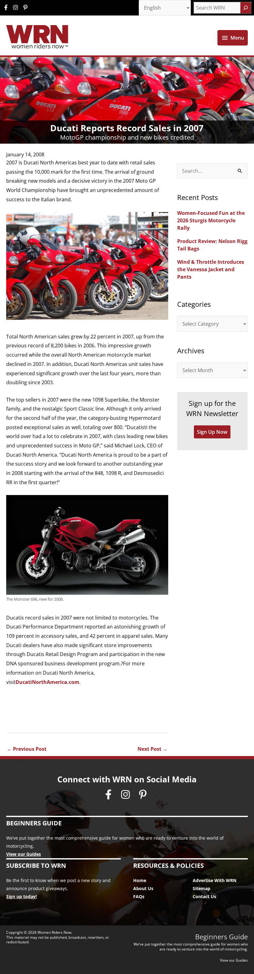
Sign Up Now (212, 431)
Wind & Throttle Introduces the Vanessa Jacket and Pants (210, 269)
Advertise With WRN (214, 880)
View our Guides (23, 854)
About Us (143, 888)
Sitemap (201, 888)
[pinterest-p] (26, 7)
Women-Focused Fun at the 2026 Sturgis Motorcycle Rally (211, 220)
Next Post (153, 749)
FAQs (138, 896)
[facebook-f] (7, 7)
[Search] (245, 7)
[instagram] (17, 7)
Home (139, 880)
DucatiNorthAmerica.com (47, 682)
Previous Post (26, 749)
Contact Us (204, 896)
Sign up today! (21, 896)
